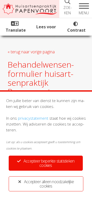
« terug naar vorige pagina (31, 52)
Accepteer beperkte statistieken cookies (49, 163)
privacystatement (33, 118)
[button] (84, 9)
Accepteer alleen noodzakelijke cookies (49, 184)
